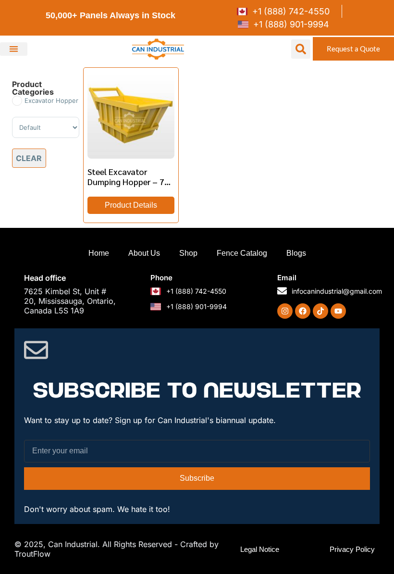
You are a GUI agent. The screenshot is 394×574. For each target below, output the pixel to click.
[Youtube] (338, 311)
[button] (13, 49)
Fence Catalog (242, 253)
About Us (144, 253)
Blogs (296, 253)
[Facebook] (302, 311)
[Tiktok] (320, 311)
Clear (29, 158)
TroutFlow (32, 554)
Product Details (131, 205)
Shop (188, 253)
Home (98, 253)
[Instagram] (285, 311)
